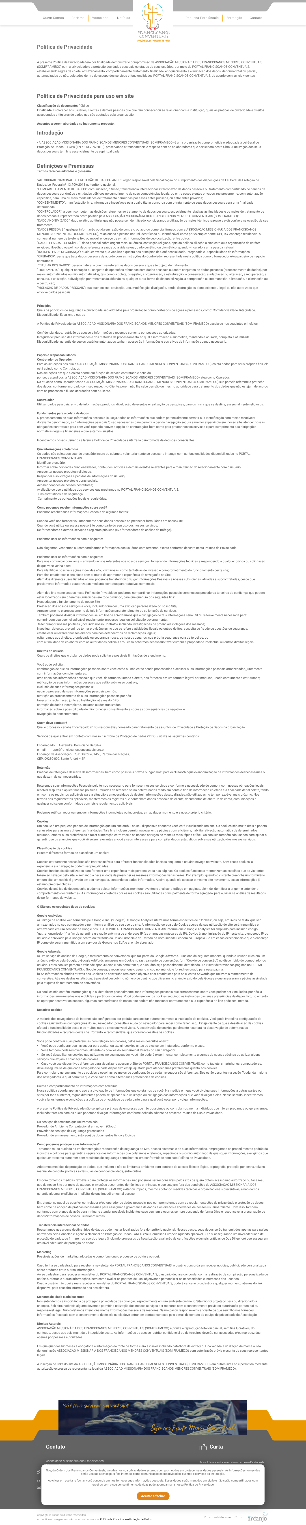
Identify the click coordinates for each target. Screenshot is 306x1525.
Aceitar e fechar (153, 1496)
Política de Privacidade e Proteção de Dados (126, 1519)
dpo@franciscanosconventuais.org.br (79, 750)
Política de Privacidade (199, 1484)
